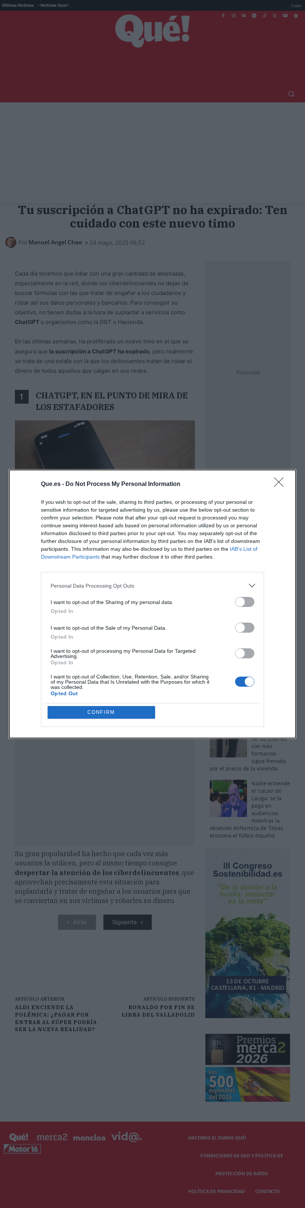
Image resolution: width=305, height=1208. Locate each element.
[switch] (244, 602)
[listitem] (152, 585)
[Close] (281, 484)
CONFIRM (101, 712)
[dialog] (152, 604)
